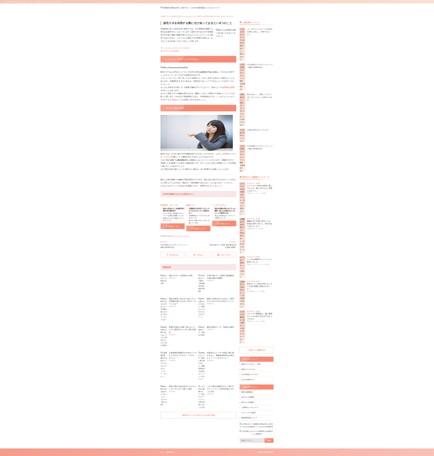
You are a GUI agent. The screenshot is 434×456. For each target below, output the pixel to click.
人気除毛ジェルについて (250, 407)
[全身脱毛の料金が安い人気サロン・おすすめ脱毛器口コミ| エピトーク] (189, 8)
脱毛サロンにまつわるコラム (186, 16)
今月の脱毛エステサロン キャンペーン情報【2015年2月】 (174, 246)
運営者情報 (170, 452)
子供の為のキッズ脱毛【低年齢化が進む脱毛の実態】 (222, 246)
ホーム (162, 452)
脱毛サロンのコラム (248, 369)
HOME (162, 16)
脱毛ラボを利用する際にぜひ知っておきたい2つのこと (216, 16)
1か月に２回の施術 (171, 51)
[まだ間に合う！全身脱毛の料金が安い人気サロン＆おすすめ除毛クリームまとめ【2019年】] (257, 427)
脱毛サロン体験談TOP (257, 350)
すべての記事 (171, 16)
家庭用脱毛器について (249, 418)
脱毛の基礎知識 (246, 392)
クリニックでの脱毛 (248, 412)
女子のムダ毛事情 (247, 397)
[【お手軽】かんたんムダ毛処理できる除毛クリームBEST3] (257, 434)
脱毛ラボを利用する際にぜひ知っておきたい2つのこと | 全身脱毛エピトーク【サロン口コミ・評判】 (32, 1)
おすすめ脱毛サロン (248, 379)
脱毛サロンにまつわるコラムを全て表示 (199, 415)
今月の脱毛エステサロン (250, 374)
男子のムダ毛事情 (247, 402)
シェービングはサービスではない (176, 48)
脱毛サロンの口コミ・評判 (250, 364)
